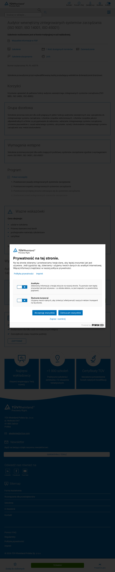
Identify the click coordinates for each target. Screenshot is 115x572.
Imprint (39, 273)
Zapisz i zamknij (57, 319)
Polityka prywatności (23, 273)
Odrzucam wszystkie (70, 312)
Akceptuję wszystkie (44, 312)
